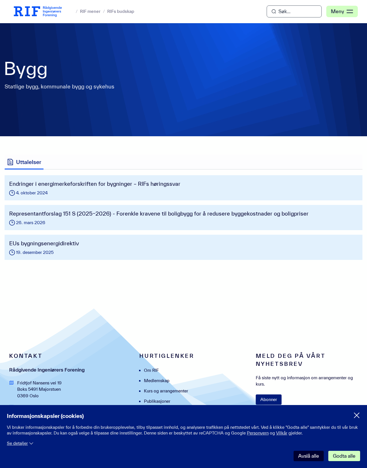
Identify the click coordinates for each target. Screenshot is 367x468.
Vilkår (281, 433)
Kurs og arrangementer (166, 390)
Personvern (258, 433)
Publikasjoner (157, 401)
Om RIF (151, 370)
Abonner (268, 399)
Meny (337, 11)
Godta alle (344, 456)
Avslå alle (308, 456)
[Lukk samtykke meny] (356, 415)
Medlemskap (156, 380)
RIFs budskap (120, 11)
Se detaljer (17, 443)
